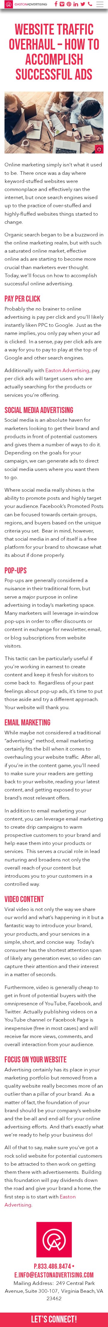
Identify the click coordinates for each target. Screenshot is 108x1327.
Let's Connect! (54, 1319)
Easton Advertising (67, 370)
